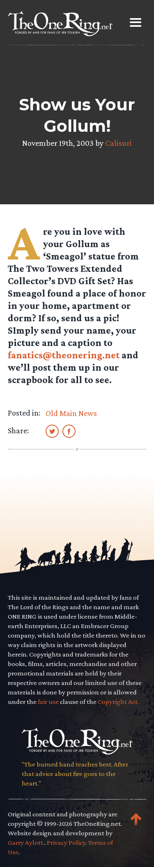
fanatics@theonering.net (64, 354)
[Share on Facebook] (69, 431)
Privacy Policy (66, 842)
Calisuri (118, 142)
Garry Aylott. (26, 842)
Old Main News (71, 413)
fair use (48, 702)
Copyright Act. (118, 702)
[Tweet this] (52, 431)
